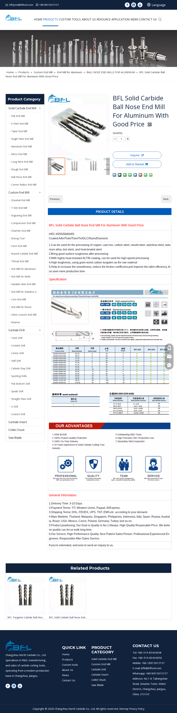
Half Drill (16, 360)
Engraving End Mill (21, 215)
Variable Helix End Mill (23, 284)
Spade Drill (17, 391)
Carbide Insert (17, 422)
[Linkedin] (133, 4)
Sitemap (123, 708)
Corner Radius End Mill (23, 184)
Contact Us (68, 680)
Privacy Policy (136, 708)
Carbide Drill (16, 330)
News (65, 675)
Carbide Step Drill (20, 368)
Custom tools (70, 664)
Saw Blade (15, 438)
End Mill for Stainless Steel (26, 291)
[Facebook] (127, 4)
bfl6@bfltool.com (151, 668)
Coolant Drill (18, 345)
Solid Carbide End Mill (22, 108)
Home (65, 654)
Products (67, 659)
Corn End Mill (18, 299)
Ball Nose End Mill (21, 177)
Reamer (15, 322)
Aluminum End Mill (21, 146)
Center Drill (17, 353)
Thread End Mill (20, 261)
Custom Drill (18, 414)
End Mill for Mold (20, 276)
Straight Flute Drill (21, 399)
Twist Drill (16, 338)
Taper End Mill (19, 131)
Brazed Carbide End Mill (24, 253)
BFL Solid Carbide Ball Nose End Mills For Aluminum (68, 617)
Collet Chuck (16, 430)
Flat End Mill (18, 116)
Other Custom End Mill (23, 314)
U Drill (14, 406)
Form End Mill (19, 246)
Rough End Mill (19, 169)
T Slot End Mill (19, 207)
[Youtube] (140, 4)
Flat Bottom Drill (20, 383)
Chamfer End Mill (20, 230)
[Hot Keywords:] (160, 19)
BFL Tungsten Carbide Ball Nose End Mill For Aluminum (26, 617)
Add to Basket (135, 164)
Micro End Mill (19, 154)
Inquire (134, 155)
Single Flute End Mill (22, 138)
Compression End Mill (23, 223)
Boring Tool (18, 238)
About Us (67, 670)
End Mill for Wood (21, 307)
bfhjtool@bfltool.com (21, 4)
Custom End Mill (18, 192)
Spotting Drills (19, 376)
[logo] (18, 646)
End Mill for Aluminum (23, 268)
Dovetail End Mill (20, 200)
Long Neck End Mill (22, 161)
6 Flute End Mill (19, 123)
